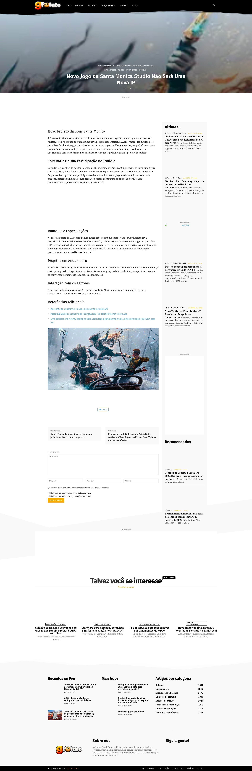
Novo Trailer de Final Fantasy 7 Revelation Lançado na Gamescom (183, 314)
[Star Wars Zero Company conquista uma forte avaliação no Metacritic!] (184, 207)
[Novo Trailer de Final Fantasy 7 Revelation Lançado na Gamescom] (184, 337)
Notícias (142, 70)
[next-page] (128, 647)
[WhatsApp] (140, 116)
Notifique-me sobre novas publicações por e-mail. (70, 496)
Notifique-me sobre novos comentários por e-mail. (71, 493)
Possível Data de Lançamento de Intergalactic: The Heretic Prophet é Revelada (89, 314)
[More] (146, 116)
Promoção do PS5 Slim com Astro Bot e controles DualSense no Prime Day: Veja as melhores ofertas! (132, 437)
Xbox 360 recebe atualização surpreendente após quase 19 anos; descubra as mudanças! (79, 713)
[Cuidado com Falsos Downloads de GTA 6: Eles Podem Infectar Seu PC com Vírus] (184, 162)
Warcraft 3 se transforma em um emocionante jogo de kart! (79, 309)
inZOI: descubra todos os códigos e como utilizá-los (77, 699)
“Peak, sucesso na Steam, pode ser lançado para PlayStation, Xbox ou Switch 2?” (80, 686)
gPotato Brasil (73, 768)
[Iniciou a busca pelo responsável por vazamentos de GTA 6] (184, 292)
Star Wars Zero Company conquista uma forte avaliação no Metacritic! (184, 184)
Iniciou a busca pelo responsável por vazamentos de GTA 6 (149, 629)
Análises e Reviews (173, 178)
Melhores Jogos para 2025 (131, 711)
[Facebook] (200, 5)
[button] (213, 5)
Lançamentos (131, 70)
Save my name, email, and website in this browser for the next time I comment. (80, 488)
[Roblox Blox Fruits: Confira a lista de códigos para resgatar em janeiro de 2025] (184, 497)
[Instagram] (204, 5)
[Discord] (196, 5)
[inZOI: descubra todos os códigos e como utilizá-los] (55, 702)
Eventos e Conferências (176, 308)
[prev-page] (122, 647)
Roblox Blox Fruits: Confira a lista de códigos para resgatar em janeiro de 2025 (184, 516)
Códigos (168, 469)
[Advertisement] (126, 104)
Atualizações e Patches (105, 66)
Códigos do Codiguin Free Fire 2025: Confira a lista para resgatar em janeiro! (184, 475)
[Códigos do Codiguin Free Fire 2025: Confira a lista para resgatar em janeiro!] (184, 456)
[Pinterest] (134, 116)
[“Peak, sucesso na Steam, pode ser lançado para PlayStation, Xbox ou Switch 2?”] (55, 688)
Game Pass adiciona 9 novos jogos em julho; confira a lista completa (71, 435)
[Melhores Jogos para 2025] (109, 715)
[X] (208, 5)
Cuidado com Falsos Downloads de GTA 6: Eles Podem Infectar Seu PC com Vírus (184, 139)
